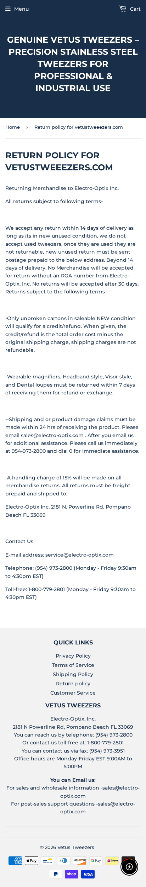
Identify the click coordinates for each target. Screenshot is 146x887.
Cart (135, 9)
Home (12, 127)
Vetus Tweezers (75, 847)
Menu (21, 9)
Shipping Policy (73, 674)
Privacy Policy (73, 656)
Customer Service (73, 693)
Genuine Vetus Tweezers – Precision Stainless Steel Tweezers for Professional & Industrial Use (73, 63)
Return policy (73, 683)
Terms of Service (73, 665)
